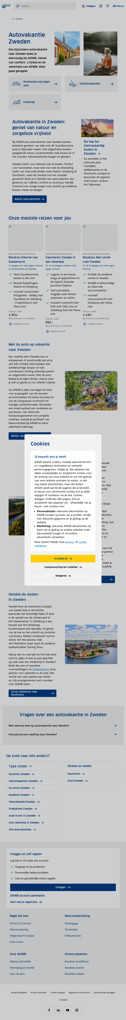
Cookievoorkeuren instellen (61, 567)
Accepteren (61, 558)
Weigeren (61, 575)
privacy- (70, 542)
